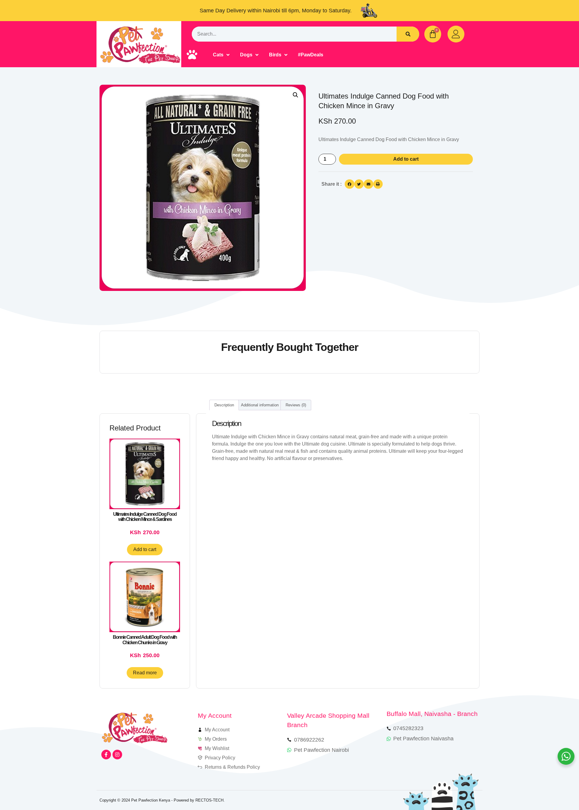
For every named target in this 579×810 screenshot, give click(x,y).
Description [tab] (224, 405)
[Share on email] (368, 184)
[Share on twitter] (359, 184)
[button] (295, 95)
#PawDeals (310, 54)
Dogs (246, 54)
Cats (218, 54)
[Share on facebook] (349, 184)
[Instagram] (117, 754)
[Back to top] (557, 788)
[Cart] (432, 34)
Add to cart (406, 159)
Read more (145, 672)
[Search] (408, 34)
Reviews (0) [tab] (296, 405)
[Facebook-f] (106, 754)
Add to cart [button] (144, 549)
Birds (275, 54)
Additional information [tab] (260, 405)
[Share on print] (378, 184)
